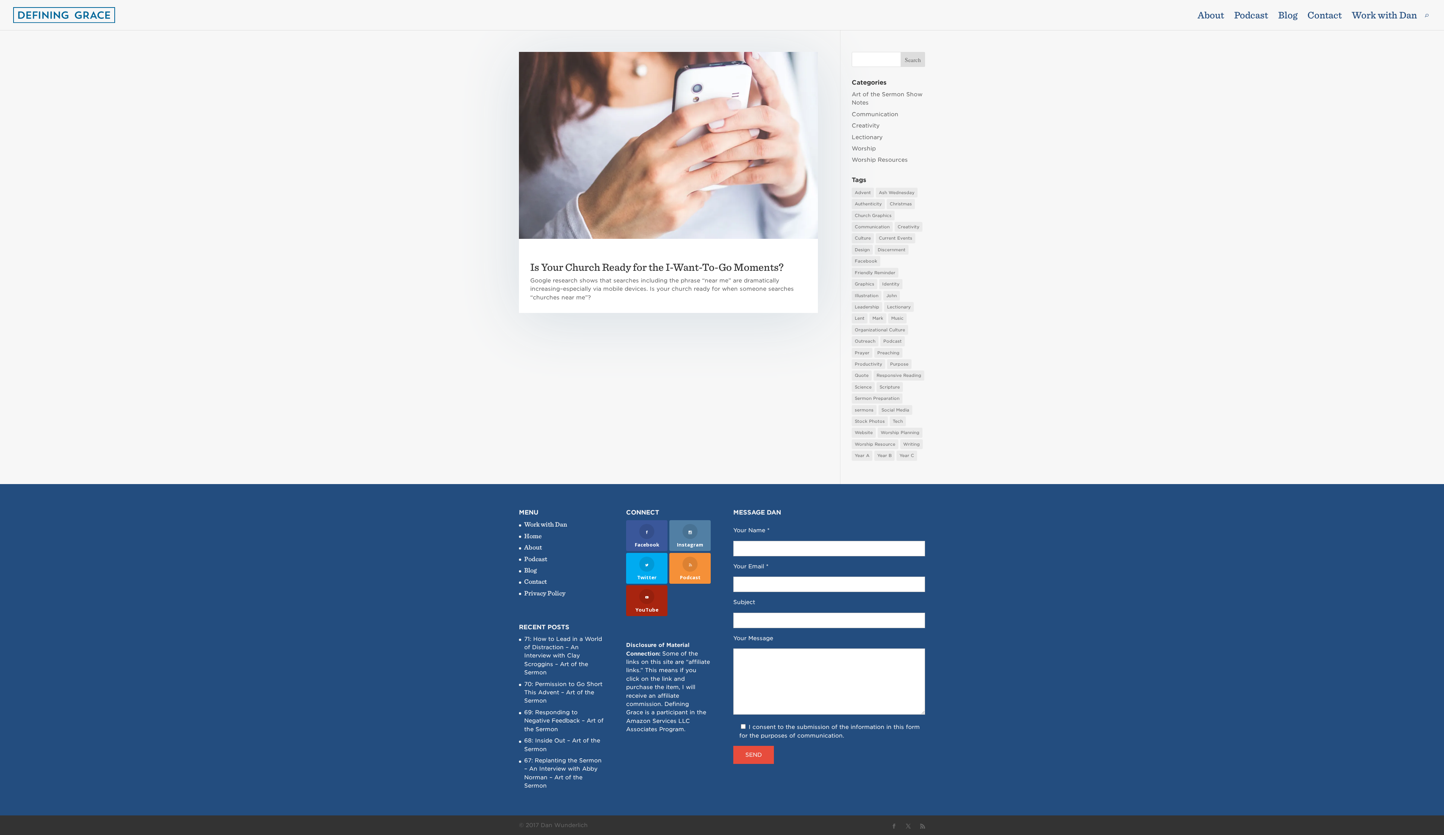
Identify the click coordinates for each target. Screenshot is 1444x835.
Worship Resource (875, 444)
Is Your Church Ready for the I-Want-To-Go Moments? (657, 267)
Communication (875, 114)
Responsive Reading (899, 375)
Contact (1324, 16)
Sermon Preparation (877, 398)
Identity (890, 284)
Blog (1287, 16)
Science (863, 387)
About (1211, 16)
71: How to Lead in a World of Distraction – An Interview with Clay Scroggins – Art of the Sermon (563, 656)
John (891, 295)
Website (864, 432)
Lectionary (867, 137)
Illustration (866, 295)
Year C (906, 455)
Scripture (890, 387)
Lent (860, 318)
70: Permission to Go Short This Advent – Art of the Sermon (563, 692)
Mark (877, 318)
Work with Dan (1384, 16)
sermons (864, 410)
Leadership (867, 307)
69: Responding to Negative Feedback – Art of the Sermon (564, 721)
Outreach (865, 341)
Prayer (862, 352)
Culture (863, 238)
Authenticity (868, 203)
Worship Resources (880, 159)
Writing (911, 444)
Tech (898, 421)
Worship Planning (900, 432)
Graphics (864, 284)
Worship (864, 148)
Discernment (892, 249)
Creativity (866, 125)
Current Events (895, 238)
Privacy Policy (545, 593)
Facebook (866, 261)
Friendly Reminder (875, 272)
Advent (863, 192)
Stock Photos (870, 421)
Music (897, 318)
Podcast (1251, 16)
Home (533, 536)
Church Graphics (873, 215)
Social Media (895, 410)
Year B (884, 455)
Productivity (868, 364)
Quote (862, 375)
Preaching (888, 352)
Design (862, 249)
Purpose (899, 364)
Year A (862, 455)
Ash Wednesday (897, 192)
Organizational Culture (880, 329)
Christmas (901, 203)
